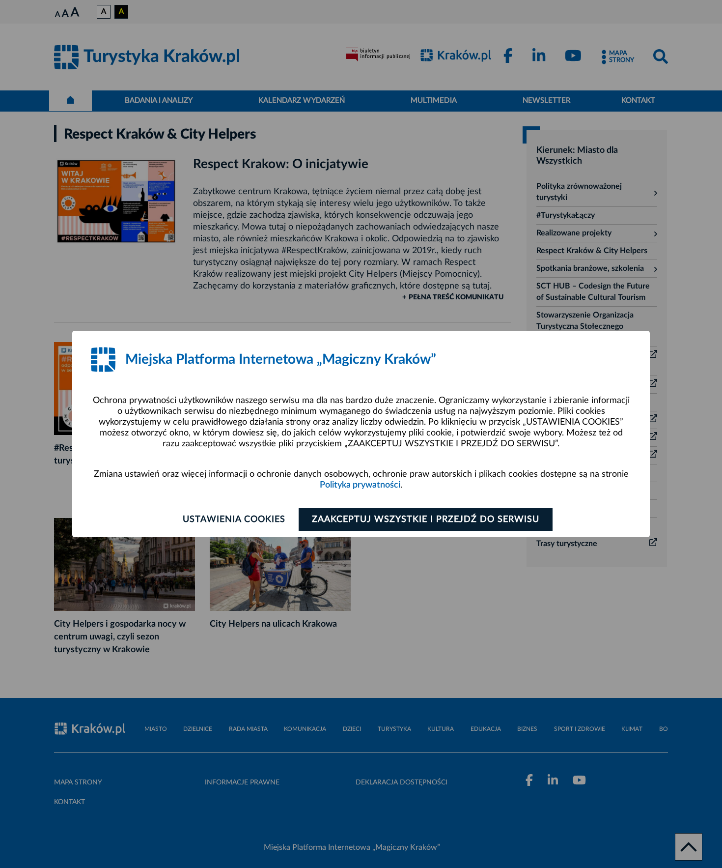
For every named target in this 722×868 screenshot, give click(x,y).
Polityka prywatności (360, 485)
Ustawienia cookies (234, 519)
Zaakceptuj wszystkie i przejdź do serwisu (425, 519)
